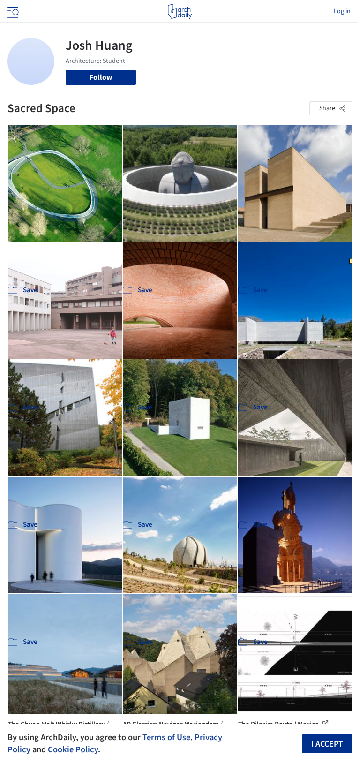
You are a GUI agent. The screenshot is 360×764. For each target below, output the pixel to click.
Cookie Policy (73, 749)
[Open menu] (12, 11)
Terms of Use (166, 737)
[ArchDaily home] (180, 11)
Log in (342, 11)
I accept (327, 744)
